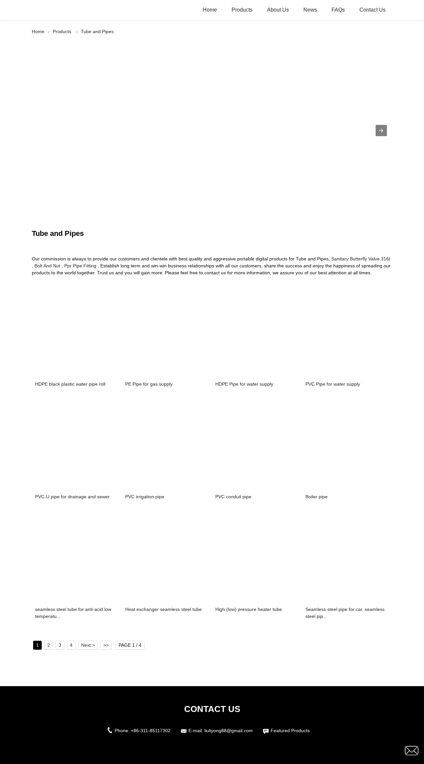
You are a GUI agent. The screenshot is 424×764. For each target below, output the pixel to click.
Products (242, 10)
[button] (381, 130)
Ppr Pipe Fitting (80, 265)
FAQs (338, 10)
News (310, 10)
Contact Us (372, 10)
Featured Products (290, 730)
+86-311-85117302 (151, 730)
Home (210, 10)
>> (106, 645)
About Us (278, 10)
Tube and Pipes (97, 31)
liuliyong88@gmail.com (228, 730)
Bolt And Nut (47, 265)
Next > (88, 645)
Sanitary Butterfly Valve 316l (360, 258)
